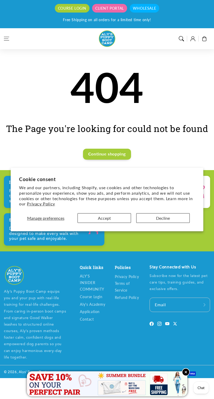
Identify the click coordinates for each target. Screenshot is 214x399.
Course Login (91, 296)
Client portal (109, 8)
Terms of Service (122, 286)
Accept (104, 218)
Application (90, 311)
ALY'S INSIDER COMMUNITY (92, 282)
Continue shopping (107, 153)
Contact (87, 319)
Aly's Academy (92, 304)
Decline (163, 218)
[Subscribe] (204, 305)
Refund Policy (127, 297)
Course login (72, 8)
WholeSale (144, 8)
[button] (6, 38)
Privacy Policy (41, 203)
